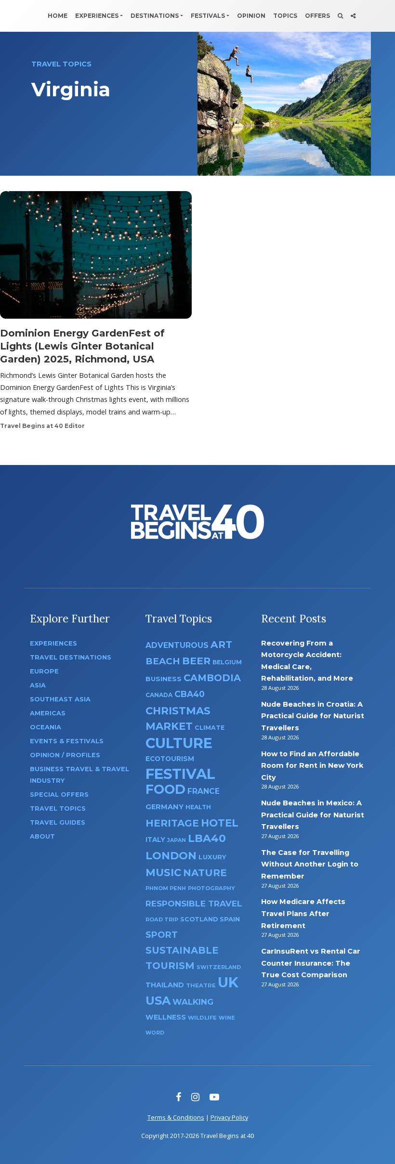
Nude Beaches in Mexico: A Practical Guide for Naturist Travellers (312, 815)
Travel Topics (58, 808)
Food (165, 789)
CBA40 (189, 694)
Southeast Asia (60, 699)
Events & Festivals (67, 741)
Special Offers (59, 794)
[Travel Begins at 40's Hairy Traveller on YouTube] (214, 1096)
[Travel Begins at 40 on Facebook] (178, 1096)
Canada (158, 694)
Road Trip (161, 919)
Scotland (199, 919)
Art (221, 644)
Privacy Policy (229, 1117)
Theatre (201, 985)
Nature (205, 873)
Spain (230, 919)
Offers (317, 15)
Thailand (164, 985)
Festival (180, 773)
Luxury (212, 857)
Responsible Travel (193, 903)
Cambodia (212, 678)
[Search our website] (340, 16)
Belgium (227, 662)
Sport (161, 935)
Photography (211, 888)
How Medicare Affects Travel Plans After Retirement (303, 913)
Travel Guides (57, 822)
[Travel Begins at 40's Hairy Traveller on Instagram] (195, 1096)
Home (57, 15)
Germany (164, 806)
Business (163, 679)
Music (163, 872)
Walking (192, 1002)
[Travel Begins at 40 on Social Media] (353, 16)
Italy (155, 839)
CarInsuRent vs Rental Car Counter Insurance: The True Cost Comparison (310, 963)
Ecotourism (169, 759)
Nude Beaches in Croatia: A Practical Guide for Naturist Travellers (312, 716)
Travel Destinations (70, 657)
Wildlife (202, 1017)
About (42, 836)
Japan (176, 840)
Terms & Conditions (175, 1117)
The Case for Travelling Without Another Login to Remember (309, 864)
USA (158, 1001)
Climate (209, 727)
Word (154, 1033)
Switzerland (219, 967)
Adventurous (177, 645)
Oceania (45, 727)
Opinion (251, 15)
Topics (285, 15)
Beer (196, 661)
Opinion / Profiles (65, 755)
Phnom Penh (165, 888)
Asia (38, 685)
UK (228, 982)
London (171, 855)
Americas (48, 713)
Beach (162, 661)
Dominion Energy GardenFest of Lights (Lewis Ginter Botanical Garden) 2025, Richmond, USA (82, 346)
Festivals (208, 15)
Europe (44, 671)
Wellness (165, 1017)
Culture (178, 743)
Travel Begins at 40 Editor (42, 425)
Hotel (219, 822)
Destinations (155, 15)
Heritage (172, 823)
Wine (227, 1017)
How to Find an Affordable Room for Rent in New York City (312, 766)
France (203, 791)
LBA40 (207, 838)
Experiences (96, 15)
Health (198, 807)
